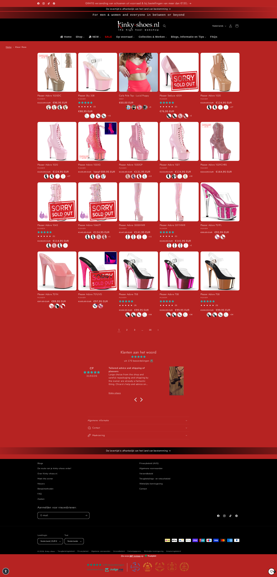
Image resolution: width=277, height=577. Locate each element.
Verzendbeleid (146, 473)
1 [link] (119, 329)
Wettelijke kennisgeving (151, 483)
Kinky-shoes (50, 551)
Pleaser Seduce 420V (171, 95)
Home (8, 47)
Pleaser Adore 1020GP (131, 165)
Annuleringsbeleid (173, 551)
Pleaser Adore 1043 (48, 225)
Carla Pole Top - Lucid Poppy (134, 95)
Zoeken (41, 498)
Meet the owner (45, 478)
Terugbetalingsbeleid (66, 551)
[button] (164, 26)
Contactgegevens (134, 551)
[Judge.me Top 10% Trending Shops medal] (184, 567)
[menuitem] (66, 36)
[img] (138, 357)
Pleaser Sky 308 (86, 95)
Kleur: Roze (20, 47)
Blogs (40, 463)
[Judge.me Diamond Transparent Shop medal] (135, 567)
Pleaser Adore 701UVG (90, 294)
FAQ (40, 493)
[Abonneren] (86, 515)
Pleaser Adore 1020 (211, 95)
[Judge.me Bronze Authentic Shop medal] (159, 567)
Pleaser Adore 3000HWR (132, 225)
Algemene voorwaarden (151, 468)
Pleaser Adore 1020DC (49, 95)
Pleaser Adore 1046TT (89, 225)
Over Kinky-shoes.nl (47, 473)
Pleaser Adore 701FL (211, 225)
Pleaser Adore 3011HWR (172, 225)
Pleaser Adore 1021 (170, 165)
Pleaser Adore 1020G (89, 165)
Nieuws (41, 483)
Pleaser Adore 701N (48, 294)
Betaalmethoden (45, 488)
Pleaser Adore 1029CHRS (214, 165)
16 (150, 330)
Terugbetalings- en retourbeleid (154, 478)
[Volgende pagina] (158, 330)
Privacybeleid (82, 551)
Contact (143, 488)
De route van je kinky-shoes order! (54, 468)
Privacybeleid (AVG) (149, 463)
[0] (271, 571)
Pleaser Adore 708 (128, 294)
